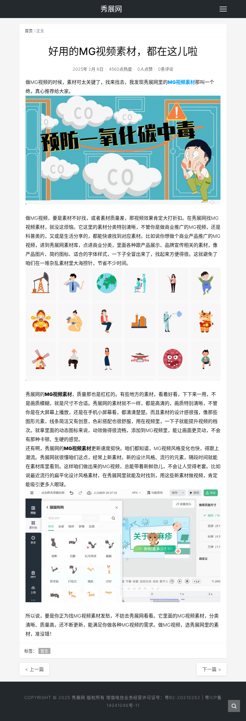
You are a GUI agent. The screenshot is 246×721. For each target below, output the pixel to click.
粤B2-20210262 (182, 697)
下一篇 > (211, 669)
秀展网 (78, 697)
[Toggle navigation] (223, 9)
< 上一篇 (34, 669)
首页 (29, 30)
